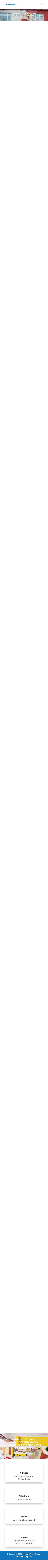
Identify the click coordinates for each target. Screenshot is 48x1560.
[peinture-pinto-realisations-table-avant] (24, 577)
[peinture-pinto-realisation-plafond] (24, 341)
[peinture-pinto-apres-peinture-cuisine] (24, 1276)
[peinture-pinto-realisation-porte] (24, 1414)
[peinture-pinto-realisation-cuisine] (24, 1016)
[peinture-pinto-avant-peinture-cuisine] (24, 924)
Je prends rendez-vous (24, 1453)
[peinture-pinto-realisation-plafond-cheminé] (24, 371)
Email (24, 1516)
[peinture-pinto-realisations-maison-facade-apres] (24, 1109)
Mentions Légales (24, 1556)
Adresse (24, 1472)
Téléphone (24, 1496)
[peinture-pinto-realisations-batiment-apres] (24, 427)
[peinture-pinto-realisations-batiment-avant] (24, 79)
